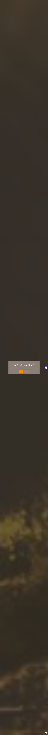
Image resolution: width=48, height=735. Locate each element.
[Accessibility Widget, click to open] (46, 367)
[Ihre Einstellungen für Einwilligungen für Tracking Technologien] (46, 733)
